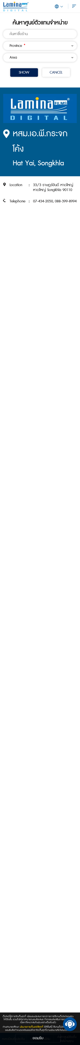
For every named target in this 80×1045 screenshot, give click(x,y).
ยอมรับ (38, 1038)
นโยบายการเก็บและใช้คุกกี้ (31, 1027)
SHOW (24, 72)
